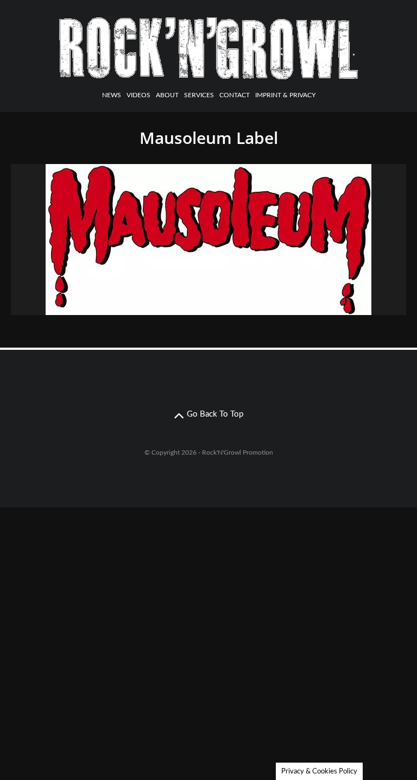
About (167, 95)
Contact (234, 95)
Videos (138, 95)
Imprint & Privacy (285, 95)
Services (199, 95)
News (111, 95)
